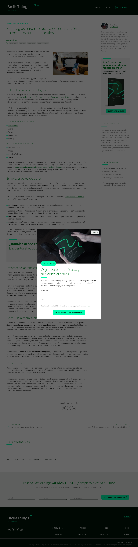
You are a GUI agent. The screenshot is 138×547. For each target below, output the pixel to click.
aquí (88, 306)
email (42, 299)
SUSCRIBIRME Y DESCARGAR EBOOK (69, 312)
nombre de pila (45, 290)
